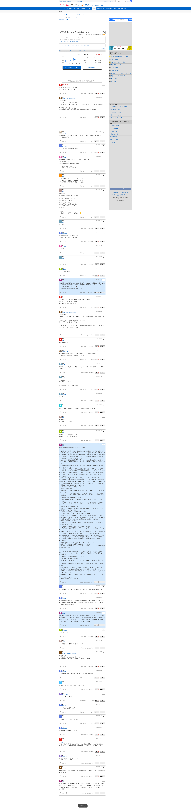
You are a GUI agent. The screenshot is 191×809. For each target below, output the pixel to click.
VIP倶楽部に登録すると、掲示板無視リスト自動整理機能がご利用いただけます (75, 45)
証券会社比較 (100, 8)
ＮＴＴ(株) (113, 81)
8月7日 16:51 (99, 350)
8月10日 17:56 (99, 144)
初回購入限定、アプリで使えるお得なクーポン (94, 5)
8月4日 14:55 (99, 404)
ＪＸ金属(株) (114, 70)
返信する (64, 93)
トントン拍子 (65, 694)
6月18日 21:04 (99, 612)
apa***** (64, 340)
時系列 (70, 50)
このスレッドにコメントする (72, 67)
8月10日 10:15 (99, 268)
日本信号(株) (113, 131)
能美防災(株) (113, 136)
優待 (80, 50)
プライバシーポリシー (115, 194)
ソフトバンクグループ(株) (118, 62)
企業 (84, 50)
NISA (115, 8)
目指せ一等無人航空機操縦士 (69, 98)
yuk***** (64, 417)
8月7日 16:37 (99, 363)
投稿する (82, 805)
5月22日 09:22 (99, 670)
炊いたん (64, 364)
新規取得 (87, 4)
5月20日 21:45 (99, 780)
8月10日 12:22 (99, 232)
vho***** (64, 587)
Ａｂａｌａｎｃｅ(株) (116, 112)
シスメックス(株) (115, 109)
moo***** (64, 191)
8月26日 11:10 (99, 84)
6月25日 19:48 (99, 585)
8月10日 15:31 (99, 174)
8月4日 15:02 (99, 393)
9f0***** (63, 280)
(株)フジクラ (114, 78)
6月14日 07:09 (99, 651)
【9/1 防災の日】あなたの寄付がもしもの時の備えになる (71, 1)
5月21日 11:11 (99, 693)
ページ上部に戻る (120, 188)
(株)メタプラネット (116, 64)
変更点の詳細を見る (74, 41)
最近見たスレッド (63, 19)
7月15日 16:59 (99, 430)
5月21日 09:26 (99, 715)
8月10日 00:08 (99, 279)
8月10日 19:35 (99, 131)
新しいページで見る (64, 41)
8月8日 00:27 (99, 296)
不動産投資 (108, 8)
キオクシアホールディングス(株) (119, 56)
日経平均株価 (114, 59)
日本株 (66, 8)
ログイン (80, 5)
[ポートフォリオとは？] (67, 14)
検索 (131, 1)
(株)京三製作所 (114, 134)
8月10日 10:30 (99, 256)
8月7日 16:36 (99, 376)
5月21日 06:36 (99, 727)
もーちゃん (64, 269)
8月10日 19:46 (99, 97)
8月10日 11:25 (99, 245)
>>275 (61, 742)
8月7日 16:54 (99, 338)
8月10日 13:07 (99, 189)
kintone (127, 1)
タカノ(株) (113, 142)
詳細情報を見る (92, 67)
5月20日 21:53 (99, 766)
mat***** (64, 406)
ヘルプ (113, 1)
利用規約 (118, 195)
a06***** (64, 176)
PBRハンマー (65, 133)
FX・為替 (76, 8)
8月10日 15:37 (99, 156)
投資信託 (83, 8)
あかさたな (64, 146)
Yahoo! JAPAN (107, 1)
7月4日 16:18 (99, 443)
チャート (65, 50)
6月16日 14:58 (99, 640)
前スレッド (102, 48)
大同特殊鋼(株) (114, 128)
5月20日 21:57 (99, 755)
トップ (61, 8)
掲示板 (94, 8)
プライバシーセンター (125, 194)
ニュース (88, 8)
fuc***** (63, 641)
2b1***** (64, 781)
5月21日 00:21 (99, 738)
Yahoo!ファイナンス (117, 192)
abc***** (64, 157)
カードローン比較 (122, 8)
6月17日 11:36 (99, 629)
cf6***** (63, 683)
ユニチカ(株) (114, 67)
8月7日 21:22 (99, 311)
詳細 (60, 50)
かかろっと (64, 756)
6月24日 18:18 (99, 597)
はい (97, 93)
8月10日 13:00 (99, 220)
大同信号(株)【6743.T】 (72, 17)
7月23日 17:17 (99, 416)
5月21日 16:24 (99, 681)
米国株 (70, 8)
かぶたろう (64, 768)
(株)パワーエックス (115, 115)
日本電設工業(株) (115, 125)
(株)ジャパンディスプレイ (118, 75)
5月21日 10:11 (99, 704)
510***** (64, 432)
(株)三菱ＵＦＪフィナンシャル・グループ (121, 73)
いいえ (102, 93)
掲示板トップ (62, 11)
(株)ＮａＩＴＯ (114, 139)
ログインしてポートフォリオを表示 (77, 14)
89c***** (64, 222)
